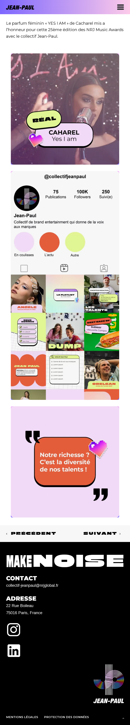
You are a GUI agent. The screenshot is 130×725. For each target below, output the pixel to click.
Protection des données (66, 717)
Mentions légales (22, 717)
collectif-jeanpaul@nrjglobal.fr (32, 585)
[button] (120, 7)
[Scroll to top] (123, 718)
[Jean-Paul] (22, 7)
